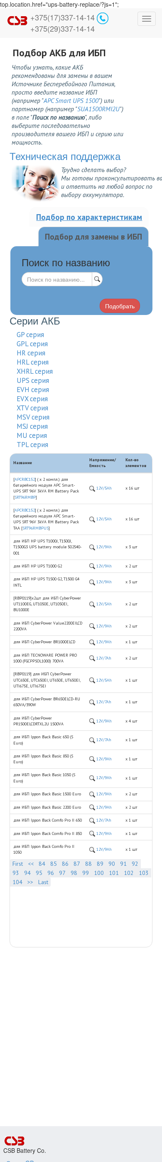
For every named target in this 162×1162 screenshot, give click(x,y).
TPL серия (32, 444)
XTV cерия (32, 407)
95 (39, 873)
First (17, 863)
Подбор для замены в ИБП (93, 236)
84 (42, 863)
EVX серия (32, 398)
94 (27, 873)
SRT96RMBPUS (35, 528)
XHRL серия (35, 371)
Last (43, 882)
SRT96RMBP (25, 497)
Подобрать (120, 306)
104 (17, 882)
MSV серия (33, 417)
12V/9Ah (103, 547)
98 (74, 873)
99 (85, 873)
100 (99, 873)
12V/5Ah (103, 488)
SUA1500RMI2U (98, 109)
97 (62, 873)
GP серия (30, 334)
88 (88, 863)
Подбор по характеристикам (89, 217)
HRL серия (33, 362)
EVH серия (33, 389)
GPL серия (32, 343)
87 (77, 863)
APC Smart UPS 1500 (71, 100)
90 (111, 863)
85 (53, 863)
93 (15, 873)
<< (31, 863)
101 (114, 873)
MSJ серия (32, 426)
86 (65, 863)
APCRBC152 (25, 479)
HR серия (31, 352)
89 (100, 863)
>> (30, 882)
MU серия (32, 435)
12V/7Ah (103, 658)
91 (123, 863)
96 (50, 873)
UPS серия (33, 380)
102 (129, 873)
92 (135, 863)
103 (144, 873)
